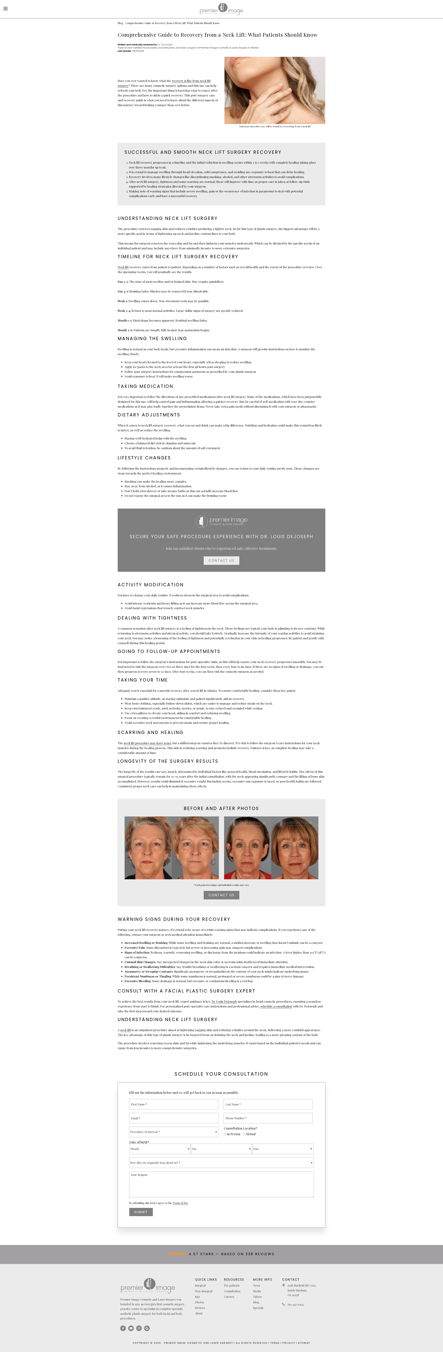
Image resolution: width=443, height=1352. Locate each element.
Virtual (251, 1134)
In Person (233, 1134)
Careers (229, 1296)
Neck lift (123, 267)
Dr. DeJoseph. (165, 44)
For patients (231, 1285)
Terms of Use (180, 1203)
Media (257, 1291)
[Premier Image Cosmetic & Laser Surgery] (221, 9)
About (198, 1313)
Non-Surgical (203, 1291)
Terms (275, 1343)
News (256, 1285)
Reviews (200, 1308)
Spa (197, 1296)
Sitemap (304, 1343)
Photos (199, 1302)
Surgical (200, 1285)
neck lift (125, 1030)
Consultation (232, 1291)
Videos (257, 1296)
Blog (120, 23)
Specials (258, 1308)
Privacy (289, 1343)
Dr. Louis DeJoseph (224, 1001)
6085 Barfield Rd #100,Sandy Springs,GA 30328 (302, 1290)
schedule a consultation (276, 1006)
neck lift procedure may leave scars (147, 743)
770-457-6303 (296, 1304)
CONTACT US (221, 560)
